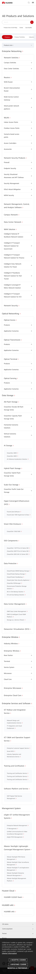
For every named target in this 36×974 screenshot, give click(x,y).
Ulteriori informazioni (9, 953)
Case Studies (28, 27)
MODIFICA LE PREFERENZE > (18, 968)
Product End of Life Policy (10, 27)
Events (21, 27)
